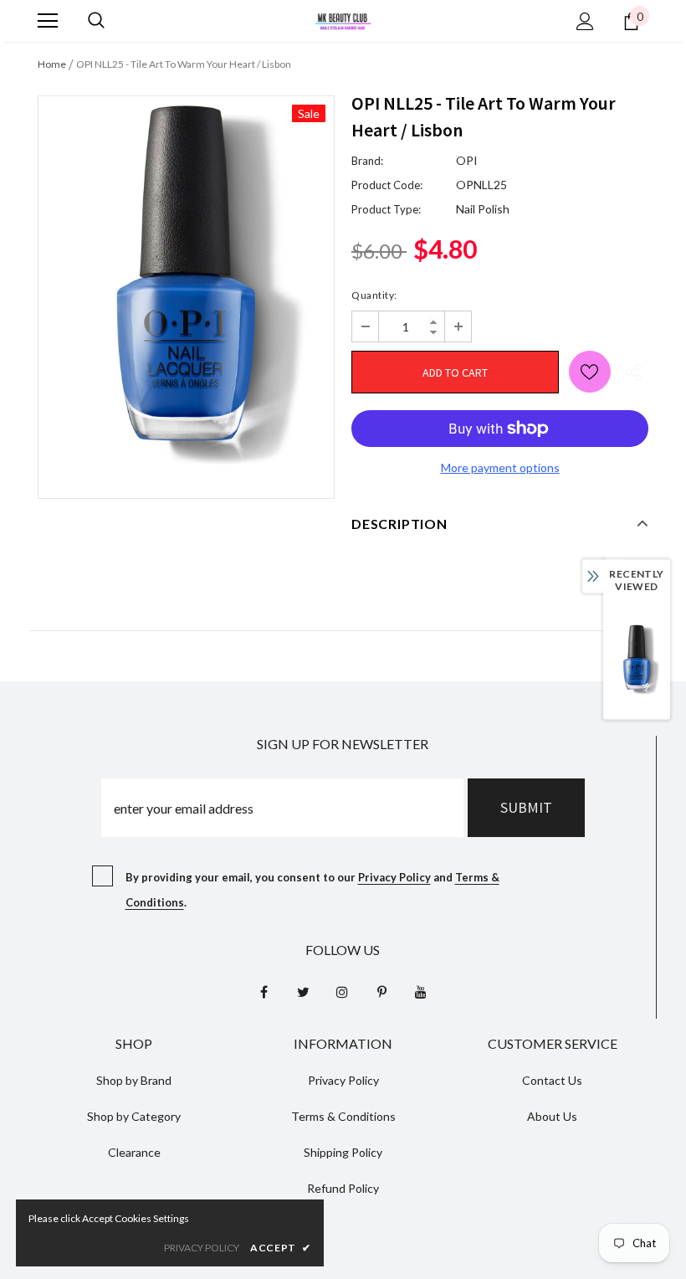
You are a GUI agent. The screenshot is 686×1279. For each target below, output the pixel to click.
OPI (467, 160)
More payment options (500, 467)
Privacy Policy (394, 877)
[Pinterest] (381, 991)
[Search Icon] (96, 21)
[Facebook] (263, 991)
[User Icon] (585, 21)
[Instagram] (342, 991)
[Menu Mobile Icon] (48, 21)
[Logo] (343, 19)
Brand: (367, 160)
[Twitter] (303, 991)
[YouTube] (421, 991)
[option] (186, 285)
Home (52, 64)
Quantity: (374, 295)
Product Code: (386, 185)
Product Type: (386, 209)
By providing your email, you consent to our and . (312, 890)
